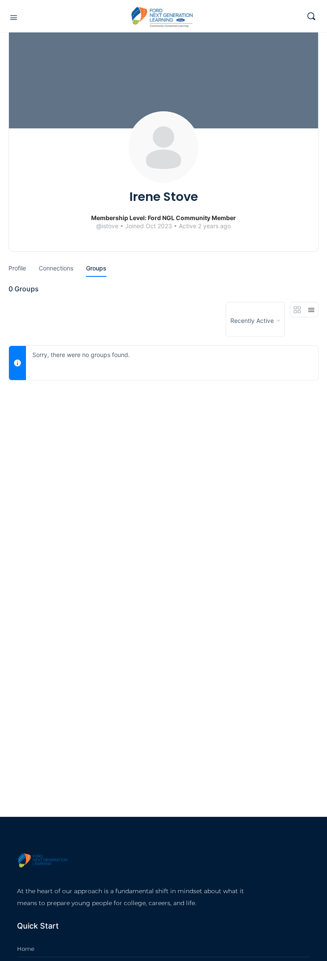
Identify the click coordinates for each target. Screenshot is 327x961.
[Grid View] (297, 309)
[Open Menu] (14, 17)
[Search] (311, 16)
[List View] (311, 309)
